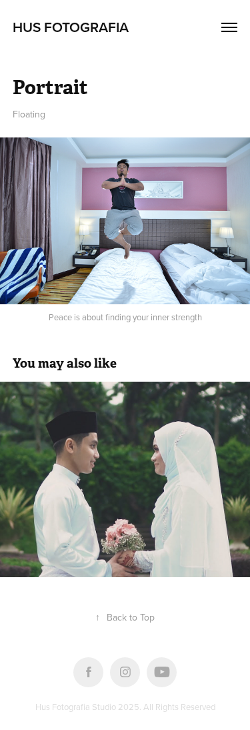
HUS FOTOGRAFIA (71, 27)
